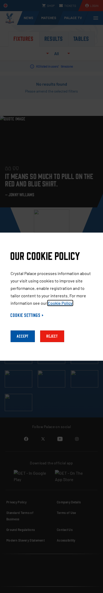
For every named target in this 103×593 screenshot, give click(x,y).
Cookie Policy (60, 303)
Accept (23, 336)
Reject (52, 336)
